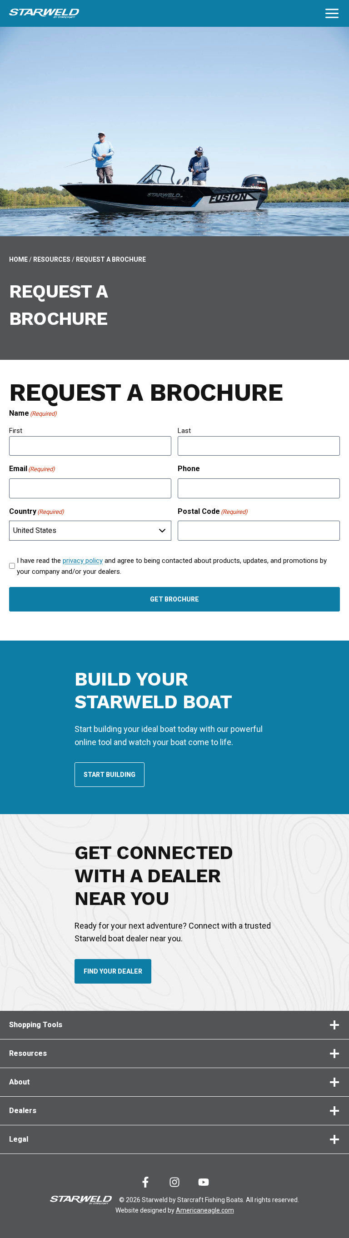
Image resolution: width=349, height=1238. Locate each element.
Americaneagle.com (205, 1210)
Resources (51, 259)
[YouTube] (203, 1182)
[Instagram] (174, 1182)
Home (18, 259)
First (15, 431)
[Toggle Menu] (332, 13)
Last (184, 431)
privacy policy (83, 561)
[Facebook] (145, 1182)
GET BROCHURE (174, 599)
